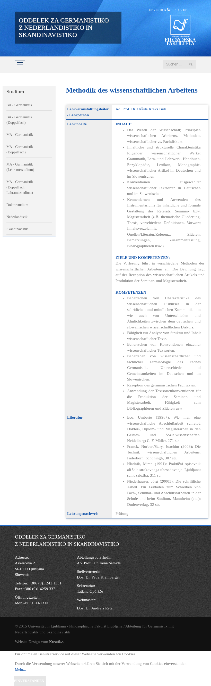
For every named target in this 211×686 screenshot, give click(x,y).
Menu (20, 64)
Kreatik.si (57, 642)
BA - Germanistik (19, 105)
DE (185, 10)
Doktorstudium (17, 205)
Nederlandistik (17, 217)
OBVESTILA (158, 10)
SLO (178, 10)
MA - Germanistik (19, 135)
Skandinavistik (17, 229)
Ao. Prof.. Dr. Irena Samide (99, 563)
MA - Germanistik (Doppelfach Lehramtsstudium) (19, 187)
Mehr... (20, 669)
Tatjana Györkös (90, 591)
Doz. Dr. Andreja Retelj (96, 608)
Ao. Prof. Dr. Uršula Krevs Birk (141, 109)
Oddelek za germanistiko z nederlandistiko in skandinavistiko (64, 27)
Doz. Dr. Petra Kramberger (98, 577)
